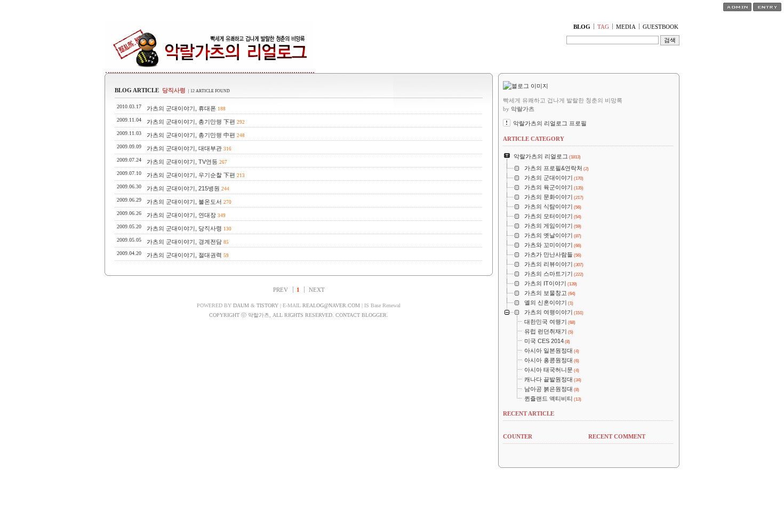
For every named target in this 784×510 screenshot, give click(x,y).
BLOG (581, 26)
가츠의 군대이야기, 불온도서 (184, 201)
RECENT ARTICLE (528, 413)
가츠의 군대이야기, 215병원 (183, 188)
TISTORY (267, 305)
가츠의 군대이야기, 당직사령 (184, 228)
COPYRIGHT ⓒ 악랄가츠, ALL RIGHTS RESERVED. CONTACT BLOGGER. (298, 315)
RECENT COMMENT (616, 436)
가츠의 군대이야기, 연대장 (181, 215)
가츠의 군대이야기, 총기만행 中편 (191, 135)
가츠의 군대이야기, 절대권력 (184, 255)
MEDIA (626, 26)
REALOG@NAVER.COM (331, 305)
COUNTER (517, 436)
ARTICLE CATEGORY (533, 139)
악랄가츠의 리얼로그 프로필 (550, 123)
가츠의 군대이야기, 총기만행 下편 (191, 121)
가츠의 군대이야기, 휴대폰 (181, 108)
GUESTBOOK (660, 26)
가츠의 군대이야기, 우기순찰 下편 (191, 175)
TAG (603, 26)
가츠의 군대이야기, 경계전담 (184, 241)
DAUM (241, 305)
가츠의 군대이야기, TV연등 (182, 161)
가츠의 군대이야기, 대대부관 (184, 148)
